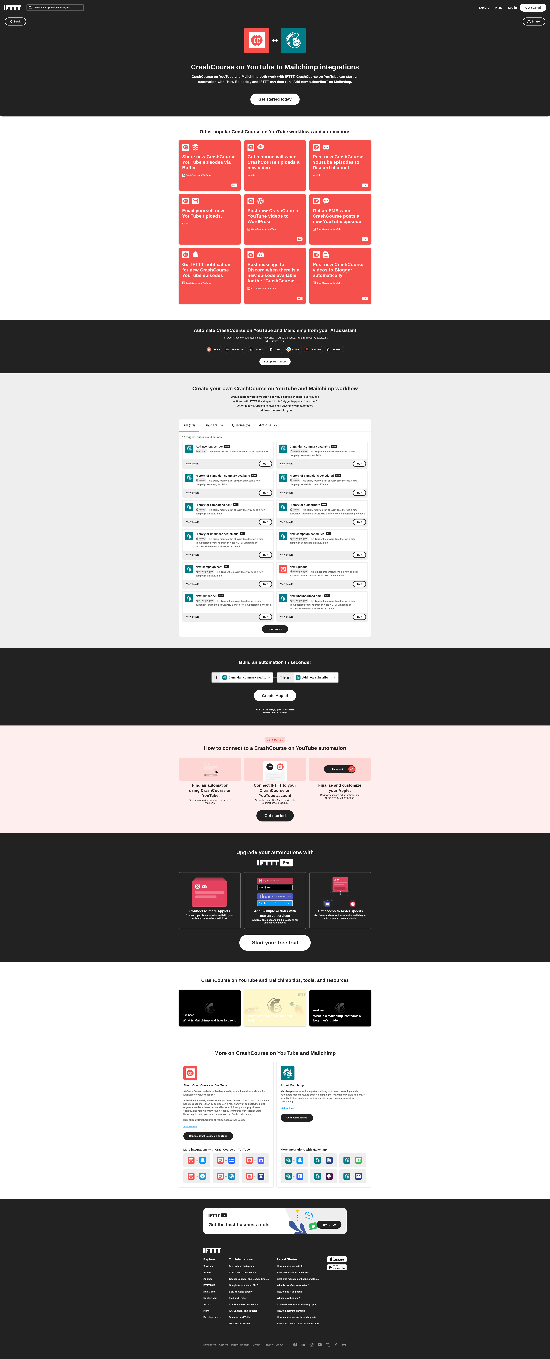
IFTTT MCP (209, 1285)
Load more (275, 629)
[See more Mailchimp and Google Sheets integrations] (323, 1160)
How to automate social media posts (296, 1317)
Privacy (269, 1345)
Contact (257, 1345)
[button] (275, 815)
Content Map (210, 1298)
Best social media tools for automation (298, 1323)
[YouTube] (319, 1344)
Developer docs (212, 1317)
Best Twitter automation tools (293, 1272)
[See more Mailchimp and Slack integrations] (323, 1176)
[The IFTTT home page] (12, 7)
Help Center (209, 1291)
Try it (265, 463)
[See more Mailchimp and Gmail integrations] (352, 1176)
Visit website (190, 1126)
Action (202, 451)
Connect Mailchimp (296, 1117)
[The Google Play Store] (337, 1267)
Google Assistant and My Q (243, 1285)
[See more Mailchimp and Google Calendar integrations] (294, 1176)
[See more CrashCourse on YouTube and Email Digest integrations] (226, 1160)
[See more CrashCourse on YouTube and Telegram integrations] (196, 1176)
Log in (512, 7)
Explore (484, 7)
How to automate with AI (290, 1266)
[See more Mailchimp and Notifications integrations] (294, 1160)
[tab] (189, 425)
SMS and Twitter (237, 1298)
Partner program (240, 1345)
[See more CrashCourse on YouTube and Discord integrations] (255, 1160)
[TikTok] (335, 1344)
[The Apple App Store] (337, 1259)
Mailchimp (301, 67)
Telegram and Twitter (240, 1317)
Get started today (275, 99)
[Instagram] (311, 1344)
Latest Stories (287, 1259)
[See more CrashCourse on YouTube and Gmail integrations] (255, 1176)
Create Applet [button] (275, 695)
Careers (223, 1345)
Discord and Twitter (239, 1323)
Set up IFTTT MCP (275, 361)
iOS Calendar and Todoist (243, 1311)
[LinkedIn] (303, 1344)
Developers (209, 1345)
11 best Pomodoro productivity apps (297, 1304)
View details (192, 463)
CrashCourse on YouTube (232, 67)
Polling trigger (300, 451)
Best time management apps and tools (298, 1279)
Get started (533, 7)
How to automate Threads (291, 1311)
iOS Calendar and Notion (242, 1272)
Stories (207, 1272)
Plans (498, 7)
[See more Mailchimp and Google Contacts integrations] (352, 1160)
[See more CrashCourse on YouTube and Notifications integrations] (196, 1160)
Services (208, 1266)
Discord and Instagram (241, 1266)
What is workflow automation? (293, 1285)
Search (207, 1304)
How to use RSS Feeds (289, 1291)
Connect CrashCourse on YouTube (208, 1136)
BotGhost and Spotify (241, 1291)
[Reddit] (344, 1344)
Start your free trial (275, 943)
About (279, 1345)
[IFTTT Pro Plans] (227, 447)
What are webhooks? (288, 1298)
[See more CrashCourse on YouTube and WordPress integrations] (226, 1176)
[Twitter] (327, 1344)
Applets (207, 1279)
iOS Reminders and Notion (243, 1304)
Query (202, 480)
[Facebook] (295, 1344)
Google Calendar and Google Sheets (249, 1279)
